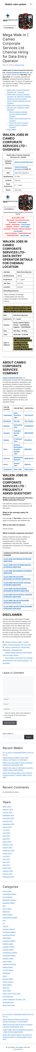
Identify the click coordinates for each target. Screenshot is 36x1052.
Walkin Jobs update (15, 4)
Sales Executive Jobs (17, 415)
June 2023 (6, 859)
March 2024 (7, 842)
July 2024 (6, 830)
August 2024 (7, 827)
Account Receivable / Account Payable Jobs (18, 449)
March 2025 (7, 806)
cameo (7, 647)
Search (28, 737)
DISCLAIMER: (11, 129)
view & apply (22, 222)
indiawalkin (6, 650)
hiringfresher (25, 647)
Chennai (8, 642)
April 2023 (6, 865)
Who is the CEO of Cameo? (18, 123)
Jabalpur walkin (8, 958)
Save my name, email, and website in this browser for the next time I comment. (18, 715)
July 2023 (6, 856)
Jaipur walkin (7, 961)
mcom (5, 976)
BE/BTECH (6, 912)
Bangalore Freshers (9, 900)
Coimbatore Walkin (9, 932)
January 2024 (7, 847)
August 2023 (7, 853)
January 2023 (7, 874)
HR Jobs (17, 421)
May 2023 (6, 862)
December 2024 (8, 815)
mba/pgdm (6, 973)
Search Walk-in (8, 734)
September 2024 (9, 824)
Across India (7, 891)
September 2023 (9, 850)
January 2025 (7, 812)
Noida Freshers (8, 982)
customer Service (9, 935)
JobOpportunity (16, 650)
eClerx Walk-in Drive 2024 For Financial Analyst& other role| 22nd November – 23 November (17, 660)
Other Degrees (30, 469)
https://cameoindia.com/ (24, 162)
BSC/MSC (28, 449)
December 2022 (8, 877)
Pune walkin (7, 991)
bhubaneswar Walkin (10, 917)
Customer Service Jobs (17, 433)
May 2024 (6, 836)
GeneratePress (18, 1049)
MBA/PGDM (29, 433)
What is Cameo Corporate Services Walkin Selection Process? (18, 114)
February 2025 (8, 809)
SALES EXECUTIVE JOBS (11, 993)
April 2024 (6, 839)
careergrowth (15, 647)
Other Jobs (18, 469)
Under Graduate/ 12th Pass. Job (19, 645)
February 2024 (8, 844)
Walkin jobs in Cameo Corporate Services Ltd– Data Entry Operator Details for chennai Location (19, 97)
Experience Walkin (9, 941)
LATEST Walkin (8, 970)
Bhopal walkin (7, 915)
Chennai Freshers (9, 929)
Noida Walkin (7, 985)
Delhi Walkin (7, 938)
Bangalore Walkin (9, 903)
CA (4, 923)
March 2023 (7, 868)
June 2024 (6, 833)
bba (4, 906)
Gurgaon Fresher (8, 947)
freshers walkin (17, 642)
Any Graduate (7, 897)
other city (6, 988)
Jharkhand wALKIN (9, 964)
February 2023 (8, 871)
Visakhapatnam (8, 1002)
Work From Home (9, 1005)
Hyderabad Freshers (10, 953)
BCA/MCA (28, 440)
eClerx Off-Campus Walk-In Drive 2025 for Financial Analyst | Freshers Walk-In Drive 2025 (17, 775)
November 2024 (8, 818)
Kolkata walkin (8, 967)
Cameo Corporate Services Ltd (17, 72)
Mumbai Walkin (8, 979)
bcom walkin (7, 909)
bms (4, 920)
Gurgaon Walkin (8, 950)
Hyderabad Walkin (9, 955)
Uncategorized (8, 996)
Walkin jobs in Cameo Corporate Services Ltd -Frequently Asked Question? (18, 108)
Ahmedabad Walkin (9, 894)
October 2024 (7, 821)
